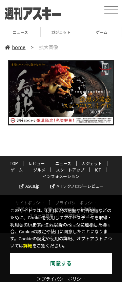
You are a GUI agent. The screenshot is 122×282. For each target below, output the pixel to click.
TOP (14, 163)
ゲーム (90, 32)
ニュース (63, 163)
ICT (98, 170)
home (18, 47)
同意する (61, 263)
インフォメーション (61, 176)
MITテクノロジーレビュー (80, 186)
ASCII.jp (32, 186)
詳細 (27, 245)
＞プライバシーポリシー (61, 279)
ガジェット (49, 32)
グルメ (39, 170)
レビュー (36, 163)
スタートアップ (70, 170)
